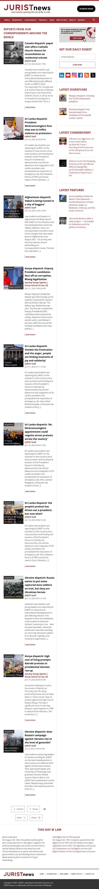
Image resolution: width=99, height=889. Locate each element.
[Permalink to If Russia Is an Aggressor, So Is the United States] (63, 141)
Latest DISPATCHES (73, 89)
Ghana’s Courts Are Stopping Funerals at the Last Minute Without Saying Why (82, 164)
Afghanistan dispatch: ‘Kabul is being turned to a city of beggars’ (39, 201)
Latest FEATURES (71, 190)
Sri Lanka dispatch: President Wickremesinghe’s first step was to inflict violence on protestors (38, 126)
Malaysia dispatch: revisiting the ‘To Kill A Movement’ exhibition (81, 98)
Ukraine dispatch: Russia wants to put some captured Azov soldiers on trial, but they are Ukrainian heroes (39, 585)
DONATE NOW (86, 8)
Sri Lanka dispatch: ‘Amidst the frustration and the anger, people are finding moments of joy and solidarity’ (39, 353)
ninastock (11, 675)
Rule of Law (61, 20)
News (7, 20)
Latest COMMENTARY (75, 132)
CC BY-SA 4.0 (16, 517)
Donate (81, 20)
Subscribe (77, 65)
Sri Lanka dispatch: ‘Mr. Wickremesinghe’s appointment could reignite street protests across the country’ (39, 432)
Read (4, 857)
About (72, 20)
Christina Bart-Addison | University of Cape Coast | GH (81, 172)
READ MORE (30, 107)
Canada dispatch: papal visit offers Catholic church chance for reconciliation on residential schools (39, 50)
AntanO (7, 517)
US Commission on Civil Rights (66, 848)
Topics (51, 20)
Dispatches (17, 20)
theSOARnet (10, 596)
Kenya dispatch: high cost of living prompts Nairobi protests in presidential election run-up (38, 663)
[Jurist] (27, 8)
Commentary (31, 20)
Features (43, 20)
